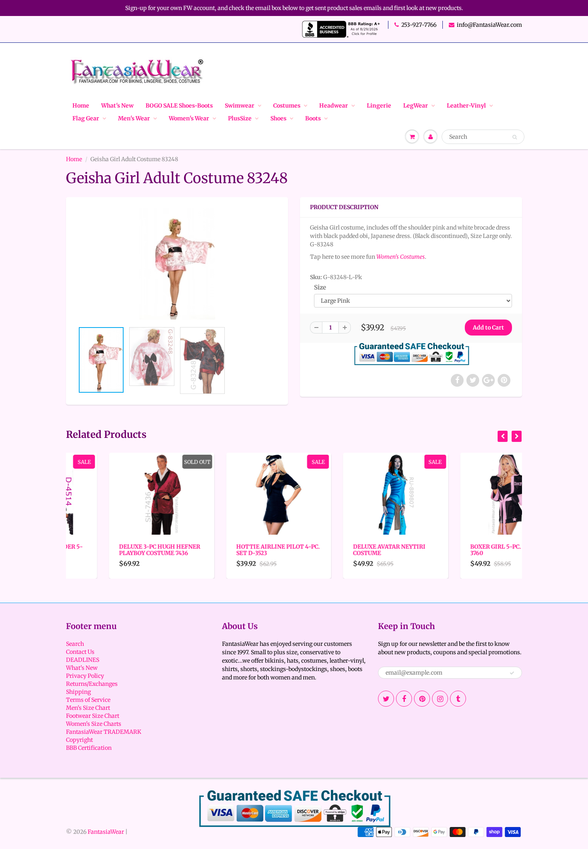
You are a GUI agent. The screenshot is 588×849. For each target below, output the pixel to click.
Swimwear (239, 105)
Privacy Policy (85, 675)
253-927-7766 (418, 24)
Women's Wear (189, 118)
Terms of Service (88, 699)
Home (80, 105)
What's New (117, 105)
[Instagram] (440, 699)
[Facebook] (404, 699)
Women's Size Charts (93, 723)
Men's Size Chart (88, 707)
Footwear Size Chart (92, 715)
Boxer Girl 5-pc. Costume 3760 (467, 550)
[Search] (514, 137)
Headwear (333, 105)
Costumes (286, 105)
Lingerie (379, 105)
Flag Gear (85, 118)
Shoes (278, 118)
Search (75, 643)
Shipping (78, 691)
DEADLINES (82, 659)
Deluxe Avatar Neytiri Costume (346, 550)
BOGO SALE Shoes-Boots (179, 105)
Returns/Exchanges (92, 683)
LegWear (415, 105)
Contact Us (80, 651)
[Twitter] (386, 699)
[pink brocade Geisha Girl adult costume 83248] (177, 263)
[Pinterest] (422, 699)
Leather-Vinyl (466, 105)
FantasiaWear (106, 831)
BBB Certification (89, 747)
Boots (313, 118)
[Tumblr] (458, 699)
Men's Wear (134, 118)
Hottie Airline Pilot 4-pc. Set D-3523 (235, 550)
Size (320, 287)
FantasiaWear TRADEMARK (103, 731)
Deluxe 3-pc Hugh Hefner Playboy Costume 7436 (116, 550)
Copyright (79, 739)
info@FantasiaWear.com (489, 24)
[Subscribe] (512, 673)
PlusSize (240, 118)
